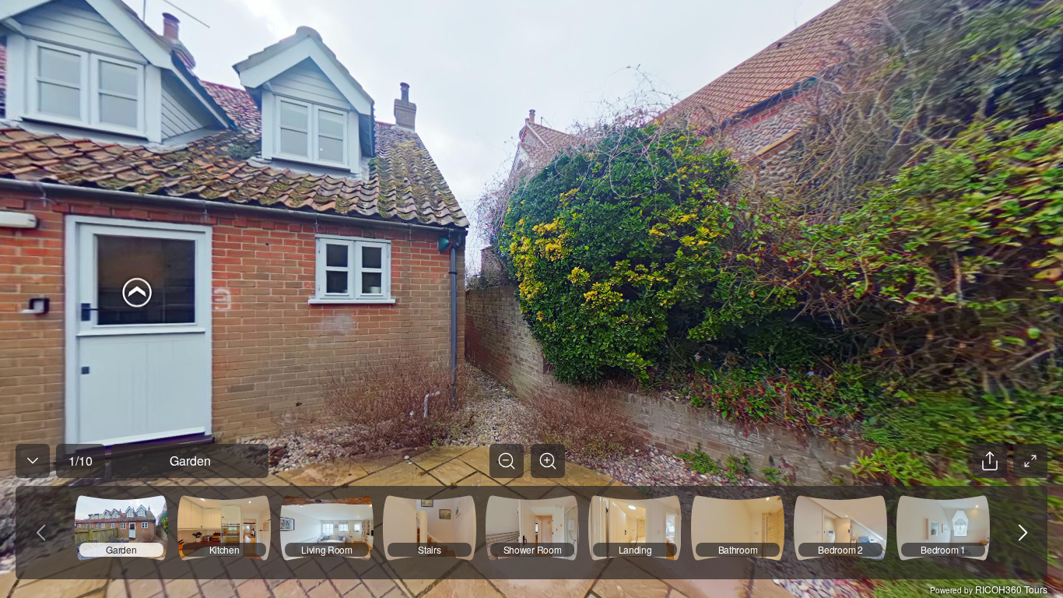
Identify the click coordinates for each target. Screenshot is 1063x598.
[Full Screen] (1030, 461)
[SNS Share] (990, 461)
